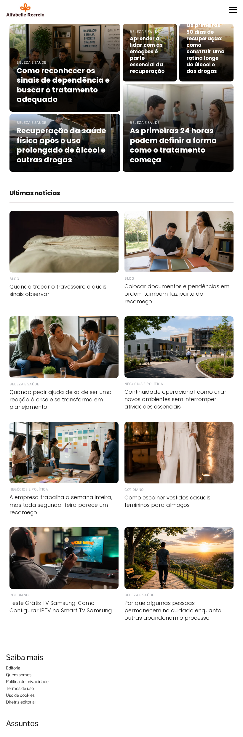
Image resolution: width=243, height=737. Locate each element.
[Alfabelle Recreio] (27, 9)
